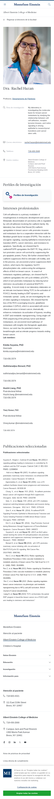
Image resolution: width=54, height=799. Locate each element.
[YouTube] (25, 742)
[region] (27, 782)
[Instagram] (9, 742)
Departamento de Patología (23, 99)
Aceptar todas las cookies (27, 793)
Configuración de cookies (27, 787)
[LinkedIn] (15, 742)
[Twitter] (20, 742)
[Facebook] (4, 742)
